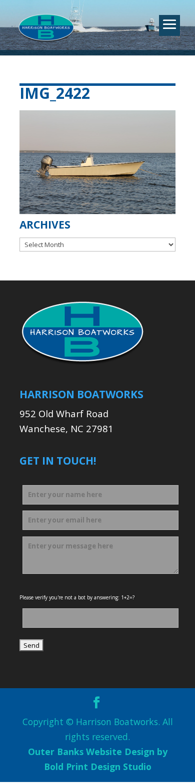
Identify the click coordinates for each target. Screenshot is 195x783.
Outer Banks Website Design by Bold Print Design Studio (98, 759)
